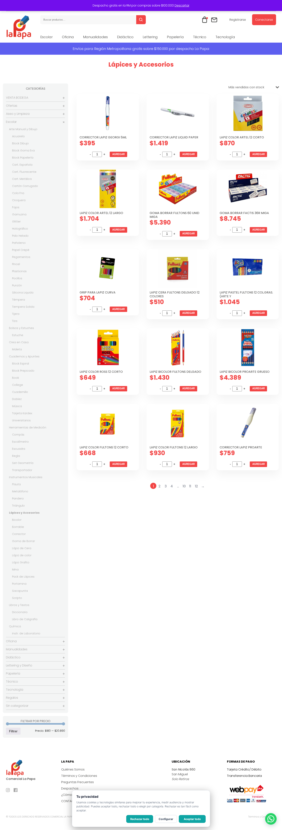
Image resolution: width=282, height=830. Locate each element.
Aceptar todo (192, 819)
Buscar (141, 19)
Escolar (46, 37)
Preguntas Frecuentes (77, 782)
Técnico (199, 37)
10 (184, 486)
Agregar (118, 154)
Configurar (166, 819)
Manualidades (95, 37)
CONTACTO (69, 801)
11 (190, 486)
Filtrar (13, 731)
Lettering (150, 37)
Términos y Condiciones (79, 776)
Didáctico (125, 37)
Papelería (175, 37)
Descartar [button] (182, 5)
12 (196, 486)
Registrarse (237, 19)
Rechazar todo (139, 819)
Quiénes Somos (73, 769)
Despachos (69, 788)
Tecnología (225, 37)
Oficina (68, 37)
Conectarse (264, 19)
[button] (271, 819)
